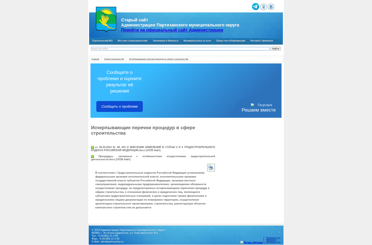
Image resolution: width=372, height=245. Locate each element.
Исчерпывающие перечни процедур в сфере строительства (158, 59)
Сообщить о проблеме (120, 106)
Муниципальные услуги (197, 40)
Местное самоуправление (133, 40)
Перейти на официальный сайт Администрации (172, 30)
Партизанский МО (102, 40)
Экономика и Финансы (165, 40)
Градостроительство (114, 59)
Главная (95, 59)
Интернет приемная (261, 40)
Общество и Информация (230, 40)
